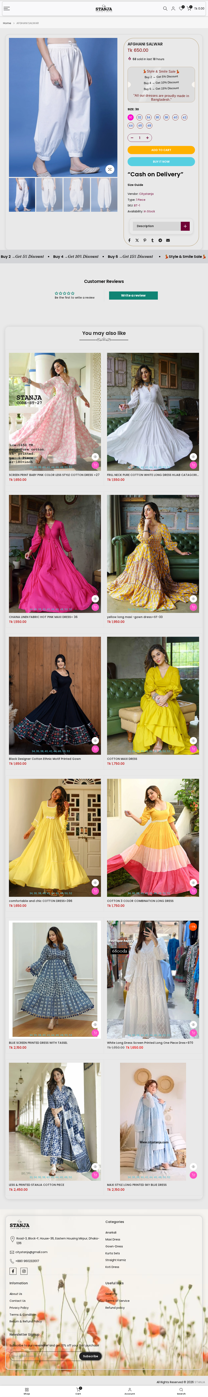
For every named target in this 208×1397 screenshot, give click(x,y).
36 (157, 117)
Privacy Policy (19, 1308)
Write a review (133, 295)
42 (184, 117)
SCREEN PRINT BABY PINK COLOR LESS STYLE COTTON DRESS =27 (54, 475)
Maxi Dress (112, 1239)
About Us (16, 1294)
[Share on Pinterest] (145, 240)
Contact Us (18, 1301)
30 (130, 117)
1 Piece (140, 200)
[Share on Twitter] (137, 240)
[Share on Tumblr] (152, 240)
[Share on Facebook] (129, 240)
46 (140, 126)
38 (166, 117)
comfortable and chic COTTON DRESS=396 (40, 901)
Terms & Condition (23, 1315)
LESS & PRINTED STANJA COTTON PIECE (36, 1185)
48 (149, 126)
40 (175, 117)
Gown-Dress (114, 1246)
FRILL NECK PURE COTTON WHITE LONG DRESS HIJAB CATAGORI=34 (155, 475)
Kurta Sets (112, 1253)
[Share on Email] (168, 240)
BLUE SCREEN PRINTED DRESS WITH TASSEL (38, 1043)
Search (110, 1294)
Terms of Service (117, 1301)
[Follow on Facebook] (13, 1271)
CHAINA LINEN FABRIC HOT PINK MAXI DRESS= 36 (43, 617)
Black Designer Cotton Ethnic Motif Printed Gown (45, 759)
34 (148, 117)
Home (7, 23)
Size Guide (135, 185)
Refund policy (115, 1308)
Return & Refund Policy (26, 1321)
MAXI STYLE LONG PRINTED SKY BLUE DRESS (137, 1185)
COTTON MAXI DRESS (122, 759)
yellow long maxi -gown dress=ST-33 (135, 617)
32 (139, 117)
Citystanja (146, 194)
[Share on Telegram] (160, 240)
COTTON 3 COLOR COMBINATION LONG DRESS (140, 901)
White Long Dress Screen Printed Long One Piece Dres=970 (150, 1043)
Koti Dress (112, 1267)
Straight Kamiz (115, 1260)
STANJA (200, 1382)
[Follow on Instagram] (24, 1271)
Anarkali (110, 1233)
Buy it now (161, 162)
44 (131, 126)
